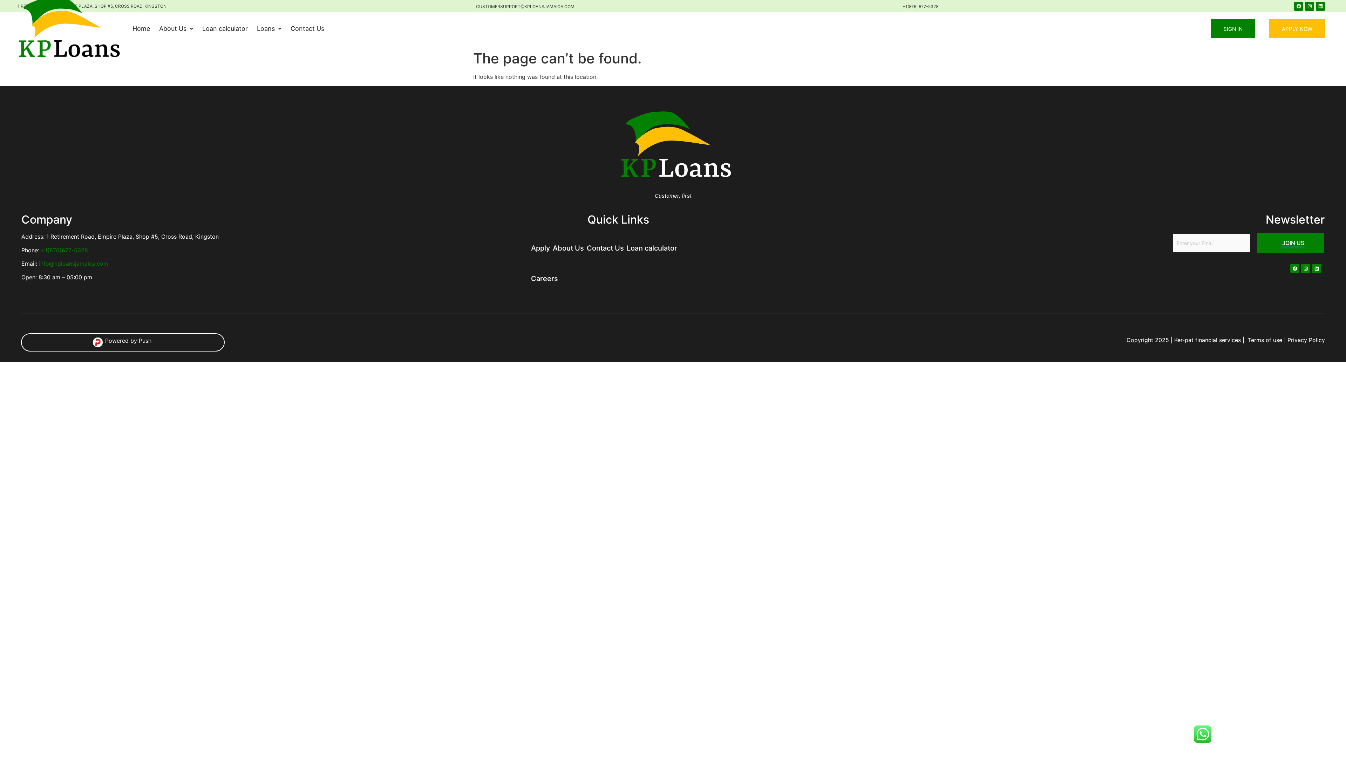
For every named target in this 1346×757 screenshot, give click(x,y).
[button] (176, 28)
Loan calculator (225, 28)
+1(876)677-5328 (64, 250)
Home (141, 28)
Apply (540, 248)
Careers (544, 278)
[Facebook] (1298, 6)
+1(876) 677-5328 (920, 6)
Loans (266, 28)
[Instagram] (1309, 6)
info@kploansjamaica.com (73, 263)
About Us (172, 28)
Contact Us (307, 28)
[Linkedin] (1320, 6)
